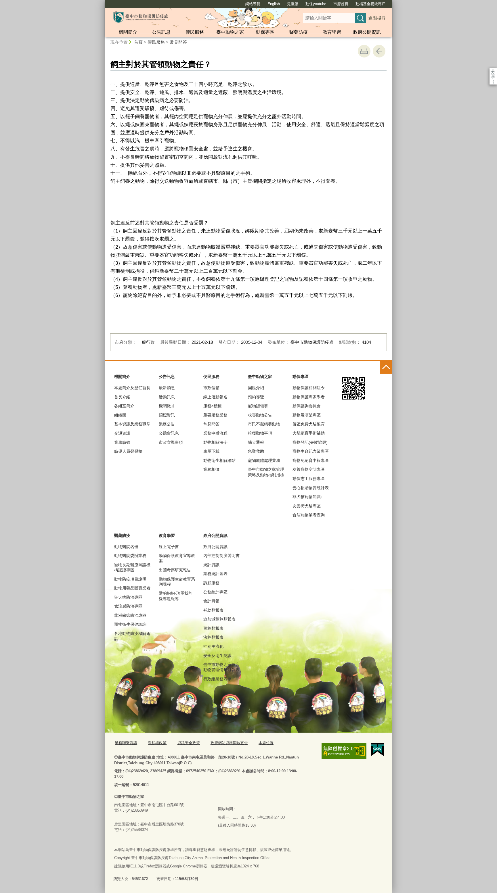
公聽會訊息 (169, 433)
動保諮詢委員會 (307, 406)
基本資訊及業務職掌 (132, 424)
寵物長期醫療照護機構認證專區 (132, 567)
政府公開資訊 (367, 32)
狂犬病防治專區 (128, 597)
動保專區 (265, 32)
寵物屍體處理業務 (264, 460)
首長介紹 (122, 397)
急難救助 (256, 451)
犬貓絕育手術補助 (309, 433)
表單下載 (211, 451)
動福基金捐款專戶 (370, 4)
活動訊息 (167, 397)
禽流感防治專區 (128, 606)
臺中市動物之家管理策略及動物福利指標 (266, 472)
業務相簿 (211, 469)
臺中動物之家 (230, 32)
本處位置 (266, 743)
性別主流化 (213, 646)
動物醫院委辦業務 (130, 555)
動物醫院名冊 (126, 546)
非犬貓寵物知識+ (308, 496)
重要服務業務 (215, 415)
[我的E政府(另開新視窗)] (377, 749)
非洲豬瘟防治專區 (130, 615)
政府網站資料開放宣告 (229, 743)
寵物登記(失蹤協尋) (310, 442)
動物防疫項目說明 (130, 579)
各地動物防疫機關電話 (132, 636)
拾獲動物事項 (260, 433)
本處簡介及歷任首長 (132, 387)
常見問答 (178, 42)
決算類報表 (213, 637)
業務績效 (122, 442)
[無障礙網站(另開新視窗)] (344, 751)
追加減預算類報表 (219, 619)
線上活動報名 (215, 397)
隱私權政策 (157, 743)
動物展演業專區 (307, 415)
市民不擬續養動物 (264, 424)
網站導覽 (252, 4)
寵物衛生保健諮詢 (130, 624)
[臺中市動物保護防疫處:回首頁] (141, 17)
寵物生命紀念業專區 (311, 451)
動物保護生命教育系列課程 (177, 582)
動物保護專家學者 (309, 397)
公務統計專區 (215, 592)
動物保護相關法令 (309, 387)
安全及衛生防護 (217, 655)
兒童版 (292, 4)
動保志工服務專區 (309, 478)
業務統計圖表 (215, 573)
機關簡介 (128, 32)
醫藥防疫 (298, 32)
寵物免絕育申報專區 (311, 460)
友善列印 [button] (364, 51)
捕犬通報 (256, 442)
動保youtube (315, 4)
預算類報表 (213, 628)
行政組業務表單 (217, 679)
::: (102, 2)
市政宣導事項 (171, 442)
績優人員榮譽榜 (128, 451)
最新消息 (167, 387)
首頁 (138, 42)
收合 (386, 367)
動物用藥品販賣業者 (132, 588)
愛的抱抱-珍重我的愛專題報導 (175, 596)
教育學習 (332, 32)
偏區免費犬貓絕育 (309, 424)
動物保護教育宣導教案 (177, 558)
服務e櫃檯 (212, 406)
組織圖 (120, 415)
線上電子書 (169, 546)
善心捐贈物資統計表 (311, 487)
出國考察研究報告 (175, 570)
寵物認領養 (258, 406)
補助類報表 (213, 610)
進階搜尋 (377, 18)
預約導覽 (256, 397)
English (273, 4)
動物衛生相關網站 (219, 460)
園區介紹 (256, 387)
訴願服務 (211, 583)
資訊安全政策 (188, 743)
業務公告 (167, 424)
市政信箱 (211, 387)
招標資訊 (167, 415)
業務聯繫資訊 (126, 743)
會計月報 (211, 601)
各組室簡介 (124, 406)
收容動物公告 (260, 415)
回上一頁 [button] (379, 51)
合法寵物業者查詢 (309, 514)
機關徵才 (167, 406)
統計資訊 (211, 564)
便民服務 (195, 32)
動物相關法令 (215, 442)
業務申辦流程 (215, 433)
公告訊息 (161, 32)
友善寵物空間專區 (309, 469)
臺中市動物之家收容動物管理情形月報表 (221, 667)
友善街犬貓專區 (307, 506)
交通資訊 (122, 433)
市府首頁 (340, 4)
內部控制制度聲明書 (221, 555)
